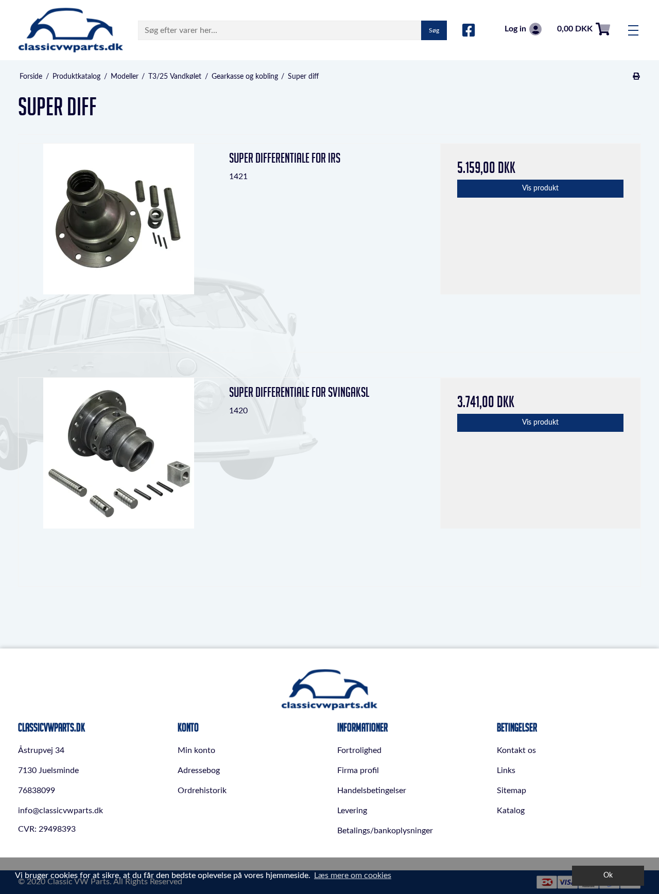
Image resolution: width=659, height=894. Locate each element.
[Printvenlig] (636, 76)
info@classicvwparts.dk (60, 811)
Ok (608, 875)
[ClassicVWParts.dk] (71, 30)
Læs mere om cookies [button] (352, 875)
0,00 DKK (575, 29)
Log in (515, 29)
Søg (434, 30)
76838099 (36, 790)
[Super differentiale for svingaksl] (119, 478)
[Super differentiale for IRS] (119, 244)
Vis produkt (540, 188)
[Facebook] (468, 31)
